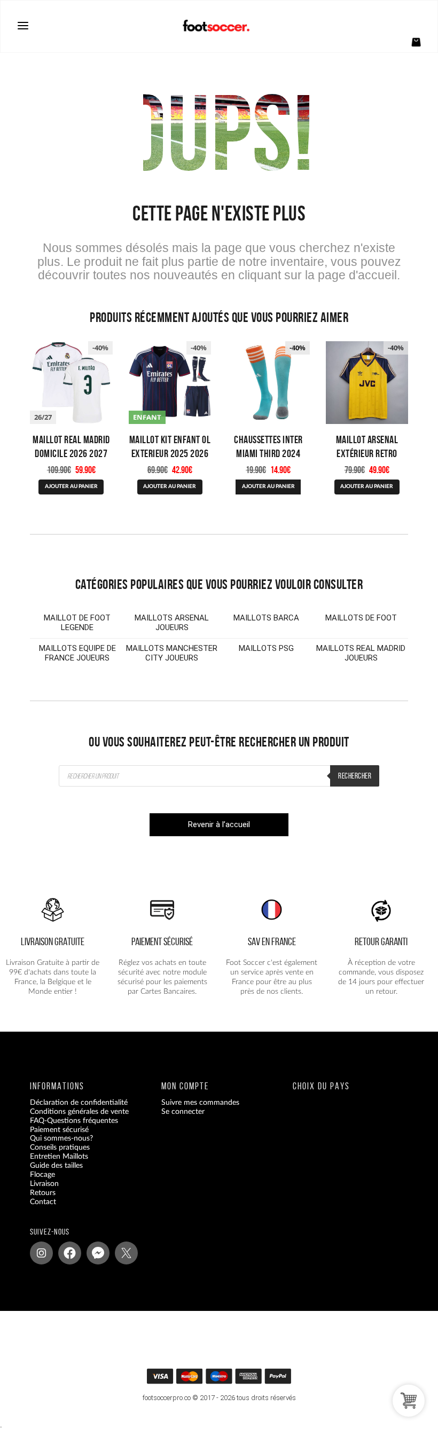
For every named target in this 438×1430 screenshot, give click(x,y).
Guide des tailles (56, 1165)
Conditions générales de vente (79, 1111)
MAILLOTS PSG (266, 648)
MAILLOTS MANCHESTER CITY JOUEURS (171, 653)
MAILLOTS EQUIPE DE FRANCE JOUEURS (77, 653)
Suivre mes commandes (200, 1102)
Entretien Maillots (59, 1156)
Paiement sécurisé (59, 1129)
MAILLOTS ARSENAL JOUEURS (172, 622)
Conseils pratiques (60, 1147)
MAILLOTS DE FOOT (361, 618)
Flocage (42, 1174)
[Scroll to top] (225, 1379)
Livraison (44, 1183)
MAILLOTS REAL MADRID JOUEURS (360, 653)
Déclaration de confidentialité (79, 1102)
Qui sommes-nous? (61, 1138)
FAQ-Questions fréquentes (74, 1120)
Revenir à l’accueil (219, 824)
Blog (37, 1210)
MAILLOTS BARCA (266, 618)
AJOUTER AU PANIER (71, 486)
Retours (43, 1192)
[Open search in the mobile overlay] (219, 776)
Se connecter (183, 1111)
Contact (43, 1201)
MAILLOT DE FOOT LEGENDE (77, 622)
